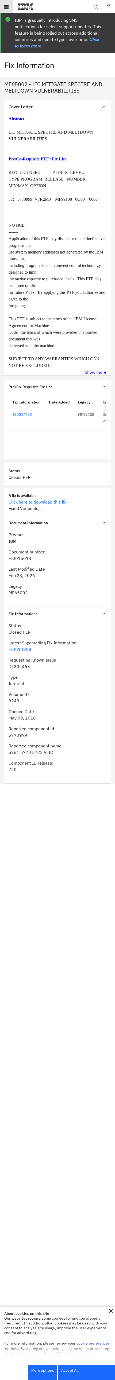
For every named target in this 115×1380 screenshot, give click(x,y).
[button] (111, 1311)
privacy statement (82, 1353)
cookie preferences (93, 1343)
